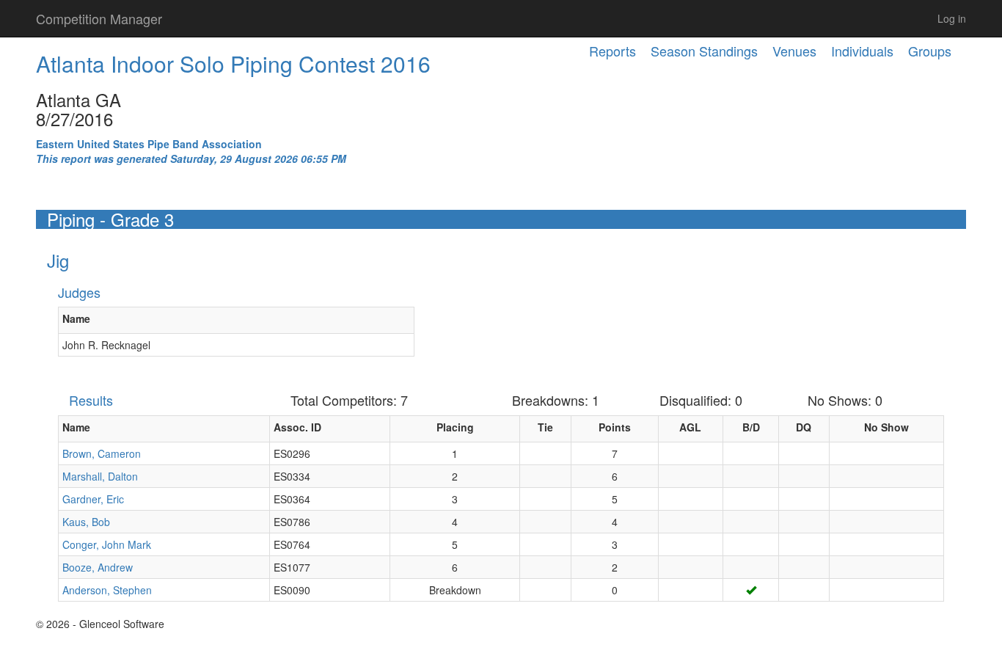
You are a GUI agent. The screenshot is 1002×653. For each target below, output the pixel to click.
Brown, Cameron (101, 453)
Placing (455, 427)
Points (615, 427)
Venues (794, 50)
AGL (690, 427)
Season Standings (704, 50)
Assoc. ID (297, 427)
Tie (545, 427)
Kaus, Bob (86, 521)
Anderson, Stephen (107, 590)
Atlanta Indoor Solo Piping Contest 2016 (233, 63)
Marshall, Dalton (100, 476)
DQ (803, 427)
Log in (951, 18)
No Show (886, 427)
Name (76, 318)
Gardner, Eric (93, 499)
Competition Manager (99, 18)
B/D (751, 427)
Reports (612, 50)
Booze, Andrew (97, 567)
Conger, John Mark (106, 544)
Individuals (862, 50)
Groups (929, 50)
